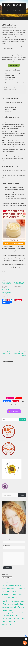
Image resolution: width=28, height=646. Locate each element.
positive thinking (19, 613)
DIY (16, 588)
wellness (9, 621)
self (9, 615)
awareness (6, 585)
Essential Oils (7, 591)
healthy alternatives (19, 598)
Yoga (16, 621)
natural (4, 610)
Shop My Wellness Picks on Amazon (14, 243)
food (14, 591)
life (3, 604)
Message (5, 550)
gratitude (12, 594)
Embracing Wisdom (14, 5)
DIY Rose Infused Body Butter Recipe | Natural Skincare (6, 283)
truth (4, 621)
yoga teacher (6, 624)
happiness (20, 594)
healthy (11, 597)
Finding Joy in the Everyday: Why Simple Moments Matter (7, 351)
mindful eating (5, 607)
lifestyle (7, 604)
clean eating (5, 588)
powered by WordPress (8, 642)
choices (18, 585)
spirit (14, 618)
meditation (18, 604)
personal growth (7, 613)
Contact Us (7, 567)
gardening (18, 591)
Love (11, 604)
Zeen (3, 643)
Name (6, 539)
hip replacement (16, 601)
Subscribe (22, 495)
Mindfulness (19, 607)
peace (14, 610)
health (4, 597)
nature (10, 610)
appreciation (15, 582)
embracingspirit (13, 27)
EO (24, 588)
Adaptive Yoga (9, 582)
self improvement (7, 618)
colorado (11, 588)
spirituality (21, 618)
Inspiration (22, 601)
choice (13, 585)
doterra (21, 588)
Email (6, 545)
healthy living (7, 601)
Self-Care (14, 615)
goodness (5, 594)
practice (5, 615)
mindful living (10, 607)
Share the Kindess (14, 65)
